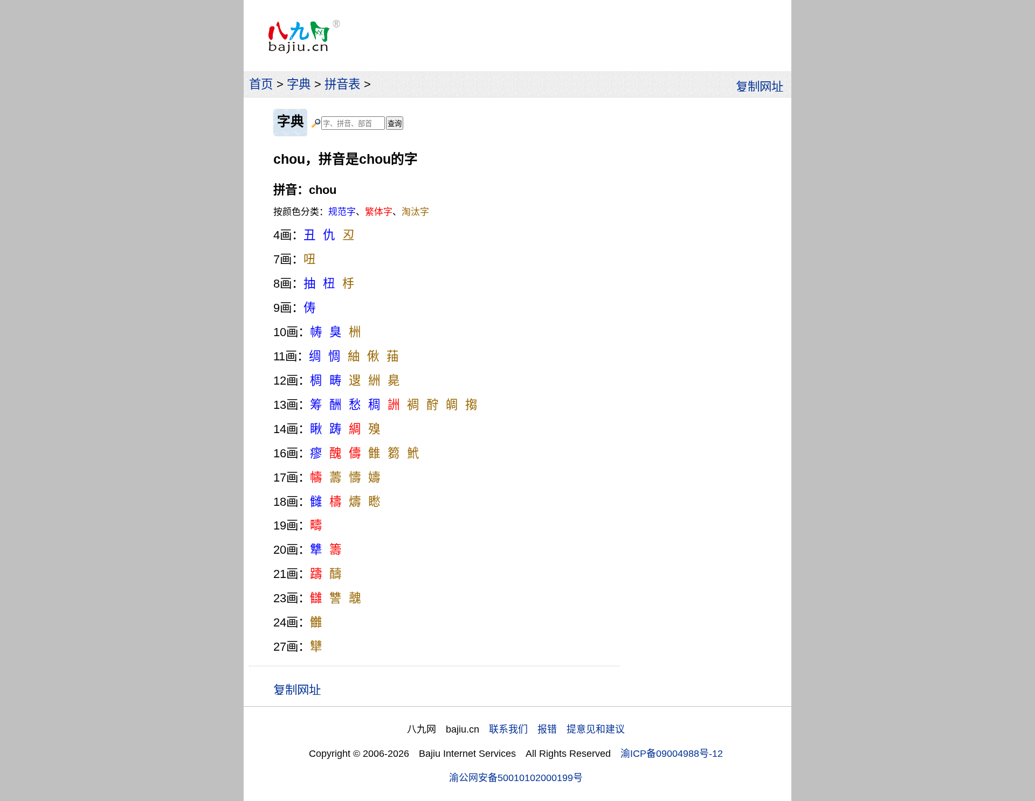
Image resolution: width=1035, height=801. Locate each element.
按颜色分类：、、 (351, 212)
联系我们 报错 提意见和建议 (557, 729)
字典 (298, 84)
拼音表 (342, 84)
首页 (261, 84)
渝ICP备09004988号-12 (671, 753)
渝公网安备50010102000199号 (516, 777)
